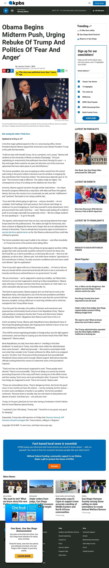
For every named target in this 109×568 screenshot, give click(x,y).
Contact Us (62, 540)
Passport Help (63, 551)
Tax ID (85, 547)
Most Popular (82, 259)
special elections (9, 232)
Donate (54, 466)
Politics (84, 496)
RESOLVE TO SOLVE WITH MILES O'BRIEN (89, 249)
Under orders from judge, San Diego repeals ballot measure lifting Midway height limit (90, 310)
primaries (24, 232)
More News (9, 476)
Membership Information (91, 540)
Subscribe (91, 118)
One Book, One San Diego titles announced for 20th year (88, 171)
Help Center (62, 555)
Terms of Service (39, 563)
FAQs (60, 543)
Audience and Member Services (69, 532)
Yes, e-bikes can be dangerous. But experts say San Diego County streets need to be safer (90, 288)
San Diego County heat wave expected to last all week (87, 299)
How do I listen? (64, 547)
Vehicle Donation (88, 551)
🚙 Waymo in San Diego (87, 39)
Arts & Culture (7, 496)
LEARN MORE (24, 556)
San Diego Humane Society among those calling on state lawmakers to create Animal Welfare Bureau (94, 504)
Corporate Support (89, 532)
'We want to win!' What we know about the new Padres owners (88, 321)
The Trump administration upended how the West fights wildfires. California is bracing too (90, 331)
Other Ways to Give (89, 543)
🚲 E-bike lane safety (86, 30)
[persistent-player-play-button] (5, 10)
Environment (33, 496)
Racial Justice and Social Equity (65, 496)
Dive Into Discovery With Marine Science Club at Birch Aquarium (88, 210)
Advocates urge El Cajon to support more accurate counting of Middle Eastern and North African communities (67, 505)
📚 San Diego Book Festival (88, 34)
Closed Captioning (65, 536)
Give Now (99, 3)
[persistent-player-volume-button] (12, 10)
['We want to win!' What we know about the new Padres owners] (15, 486)
